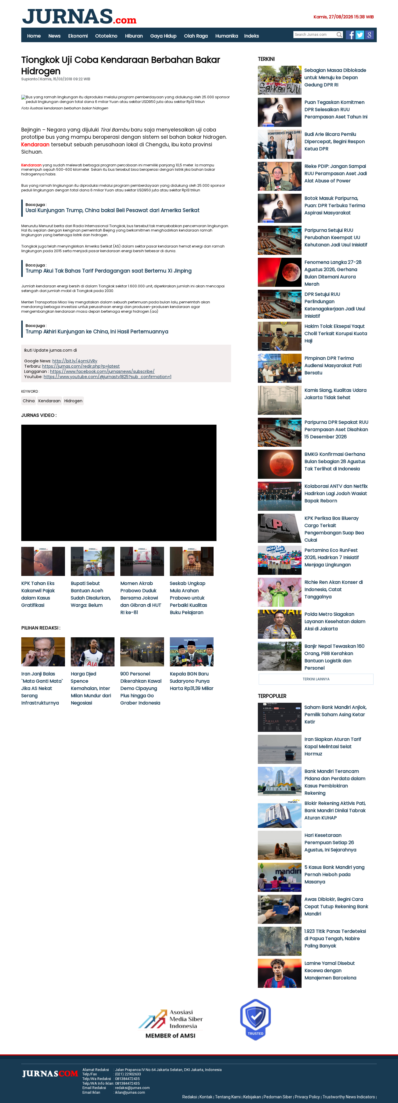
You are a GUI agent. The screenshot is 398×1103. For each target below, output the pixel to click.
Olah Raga (196, 36)
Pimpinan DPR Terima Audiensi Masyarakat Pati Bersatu (333, 365)
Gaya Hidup (163, 36)
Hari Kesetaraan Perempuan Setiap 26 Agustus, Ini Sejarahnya (330, 842)
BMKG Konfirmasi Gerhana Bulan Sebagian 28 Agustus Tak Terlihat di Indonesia (334, 461)
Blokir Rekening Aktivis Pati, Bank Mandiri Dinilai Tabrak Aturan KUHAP (335, 810)
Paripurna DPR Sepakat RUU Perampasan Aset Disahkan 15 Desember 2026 (336, 429)
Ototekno (106, 36)
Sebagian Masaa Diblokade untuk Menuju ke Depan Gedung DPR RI (335, 77)
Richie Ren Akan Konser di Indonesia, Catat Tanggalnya (333, 589)
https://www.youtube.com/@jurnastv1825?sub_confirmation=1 (107, 377)
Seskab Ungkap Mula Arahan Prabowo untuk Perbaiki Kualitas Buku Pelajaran (188, 598)
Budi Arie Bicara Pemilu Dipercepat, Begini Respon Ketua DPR (334, 141)
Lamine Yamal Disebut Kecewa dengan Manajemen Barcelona (330, 970)
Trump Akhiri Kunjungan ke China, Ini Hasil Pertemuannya (97, 331)
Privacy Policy (307, 1097)
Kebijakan (252, 1097)
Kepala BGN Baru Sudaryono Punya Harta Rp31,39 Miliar (192, 681)
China (29, 401)
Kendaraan (35, 144)
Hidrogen (73, 401)
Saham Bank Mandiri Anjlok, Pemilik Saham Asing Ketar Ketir (335, 714)
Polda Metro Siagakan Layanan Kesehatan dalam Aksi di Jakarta (334, 621)
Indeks (251, 36)
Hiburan (134, 36)
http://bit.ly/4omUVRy (74, 361)
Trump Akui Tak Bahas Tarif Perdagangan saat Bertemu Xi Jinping (109, 270)
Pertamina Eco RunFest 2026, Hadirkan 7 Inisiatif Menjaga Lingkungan (331, 557)
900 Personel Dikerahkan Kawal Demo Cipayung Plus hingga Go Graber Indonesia (140, 688)
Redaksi (189, 1097)
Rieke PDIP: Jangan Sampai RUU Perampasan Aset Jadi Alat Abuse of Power (335, 173)
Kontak (206, 1097)
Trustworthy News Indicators (349, 1097)
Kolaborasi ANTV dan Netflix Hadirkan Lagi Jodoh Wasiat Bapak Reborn (336, 493)
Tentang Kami (228, 1097)
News (54, 36)
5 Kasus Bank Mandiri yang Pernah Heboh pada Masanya (334, 874)
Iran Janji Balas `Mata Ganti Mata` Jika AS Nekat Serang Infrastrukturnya (42, 688)
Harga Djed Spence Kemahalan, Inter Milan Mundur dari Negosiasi (91, 688)
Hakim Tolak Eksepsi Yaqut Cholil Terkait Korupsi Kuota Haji (335, 333)
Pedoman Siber (278, 1097)
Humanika (226, 36)
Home (34, 36)
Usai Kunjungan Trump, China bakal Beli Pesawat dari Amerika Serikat (113, 210)
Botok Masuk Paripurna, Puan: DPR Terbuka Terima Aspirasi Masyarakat (334, 205)
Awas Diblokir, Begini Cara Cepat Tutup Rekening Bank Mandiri (336, 906)
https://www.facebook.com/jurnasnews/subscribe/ (102, 371)
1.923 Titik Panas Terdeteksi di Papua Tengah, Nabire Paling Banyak (335, 938)
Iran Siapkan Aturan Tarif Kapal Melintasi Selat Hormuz (332, 746)
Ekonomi (78, 36)
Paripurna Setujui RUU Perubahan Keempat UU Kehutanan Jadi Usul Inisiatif (335, 237)
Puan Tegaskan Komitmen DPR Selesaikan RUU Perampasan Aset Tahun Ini (335, 109)
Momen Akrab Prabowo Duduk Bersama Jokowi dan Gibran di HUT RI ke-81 (140, 598)
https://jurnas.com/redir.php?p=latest (81, 366)
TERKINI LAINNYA (316, 679)
